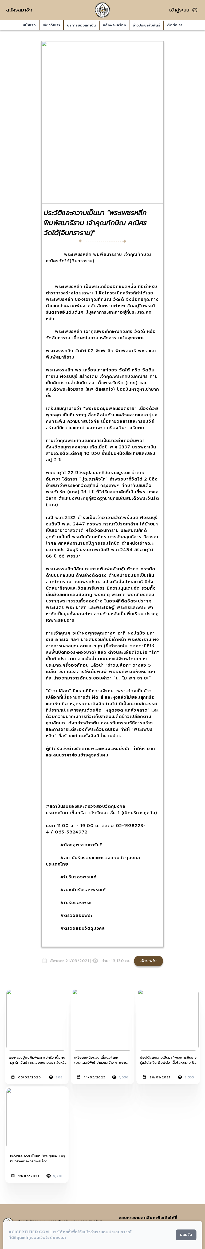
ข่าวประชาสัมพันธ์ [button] (146, 25)
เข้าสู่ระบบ (179, 10)
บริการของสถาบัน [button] (81, 25)
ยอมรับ (186, 1235)
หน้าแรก (29, 25)
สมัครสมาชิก (19, 10)
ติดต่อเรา (174, 25)
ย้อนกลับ (148, 961)
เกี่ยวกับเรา (51, 25)
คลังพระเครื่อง (114, 25)
